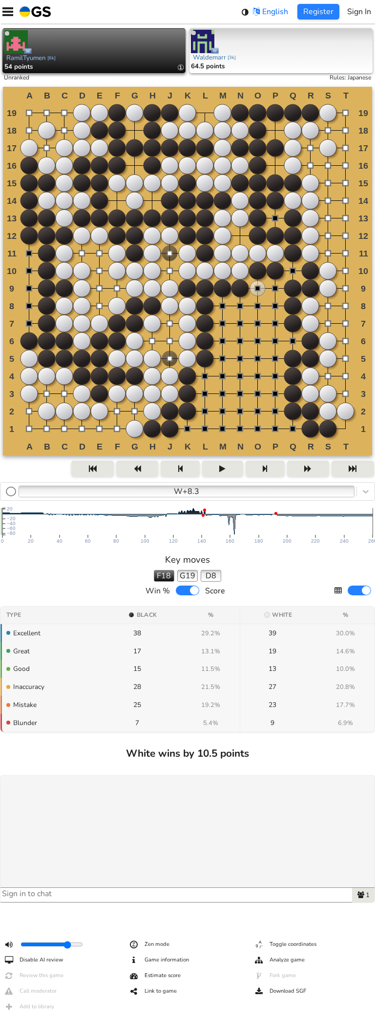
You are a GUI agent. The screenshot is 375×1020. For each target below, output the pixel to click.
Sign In (359, 11)
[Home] (33, 12)
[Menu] (8, 11)
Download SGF (288, 991)
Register (318, 11)
